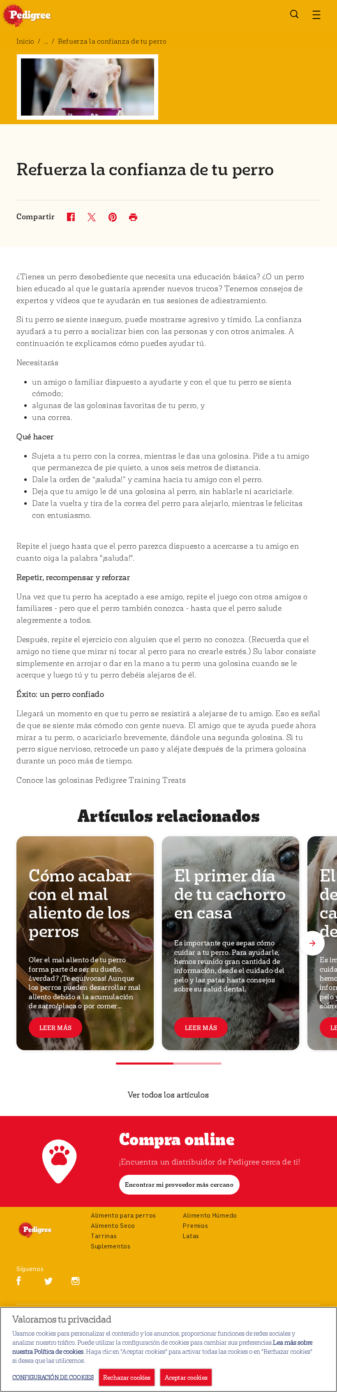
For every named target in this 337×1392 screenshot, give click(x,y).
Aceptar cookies (186, 1377)
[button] (316, 15)
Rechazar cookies (126, 1377)
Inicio (25, 41)
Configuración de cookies (53, 1376)
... (46, 41)
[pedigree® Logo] (45, 1230)
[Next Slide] (312, 943)
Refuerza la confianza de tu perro (112, 41)
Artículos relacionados (168, 815)
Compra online (177, 1138)
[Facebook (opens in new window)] (18, 1284)
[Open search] (294, 14)
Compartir (35, 217)
